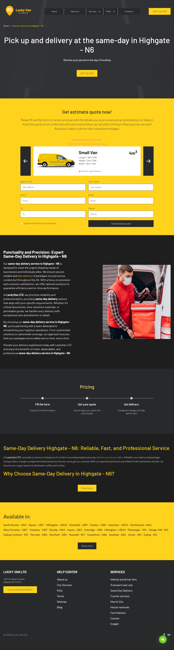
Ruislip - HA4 (57, 529)
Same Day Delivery (121, 590)
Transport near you (121, 585)
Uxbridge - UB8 (93, 529)
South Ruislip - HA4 (15, 524)
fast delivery (25, 275)
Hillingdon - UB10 (56, 524)
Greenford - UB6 (97, 534)
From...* (23, 195)
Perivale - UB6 (38, 534)
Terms (60, 596)
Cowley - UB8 (98, 524)
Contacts (129, 11)
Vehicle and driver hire (123, 579)
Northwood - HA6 (140, 524)
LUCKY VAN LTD (15, 572)
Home (54, 11)
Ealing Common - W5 (15, 534)
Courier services (120, 596)
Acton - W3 (135, 534)
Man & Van (116, 601)
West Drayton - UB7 (15, 529)
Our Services (64, 585)
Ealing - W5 (150, 534)
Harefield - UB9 (78, 524)
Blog (59, 607)
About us (75, 11)
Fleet (108, 11)
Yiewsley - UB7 (38, 529)
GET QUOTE (87, 73)
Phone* (91, 208)
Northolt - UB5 (58, 534)
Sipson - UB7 (36, 524)
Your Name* (94, 181)
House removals (119, 607)
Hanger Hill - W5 (158, 529)
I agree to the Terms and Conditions (39, 223)
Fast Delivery (118, 612)
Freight (114, 623)
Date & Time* (26, 181)
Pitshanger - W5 (137, 529)
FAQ (59, 590)
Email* (91, 195)
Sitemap (61, 601)
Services (92, 11)
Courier (114, 618)
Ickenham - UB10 (118, 524)
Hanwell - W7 (77, 534)
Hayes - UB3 (74, 529)
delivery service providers (110, 457)
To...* (22, 208)
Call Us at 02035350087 (20, 589)
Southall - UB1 (117, 534)
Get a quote (160, 11)
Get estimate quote (121, 223)
